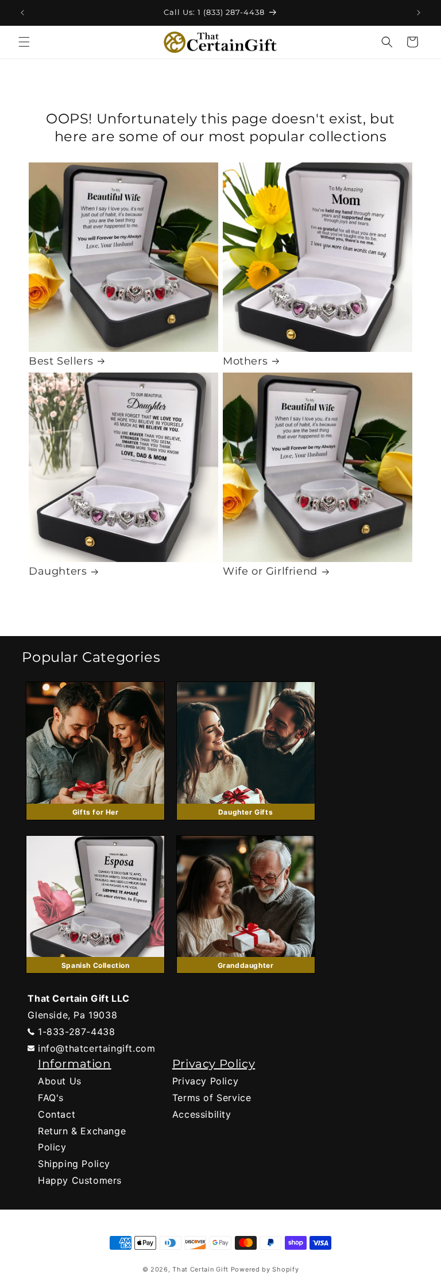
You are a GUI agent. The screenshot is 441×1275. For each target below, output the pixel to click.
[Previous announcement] (22, 12)
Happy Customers (80, 1180)
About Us (60, 1081)
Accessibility (201, 1114)
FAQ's (51, 1097)
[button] (24, 42)
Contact (56, 1114)
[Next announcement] (418, 12)
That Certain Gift (200, 1269)
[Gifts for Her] (95, 822)
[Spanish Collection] (95, 976)
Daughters (58, 571)
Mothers (245, 361)
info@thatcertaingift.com (96, 1048)
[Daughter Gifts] (245, 822)
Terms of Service (212, 1097)
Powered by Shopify (265, 1269)
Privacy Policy (205, 1081)
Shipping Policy (74, 1163)
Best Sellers (61, 361)
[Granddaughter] (245, 976)
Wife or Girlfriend (270, 571)
